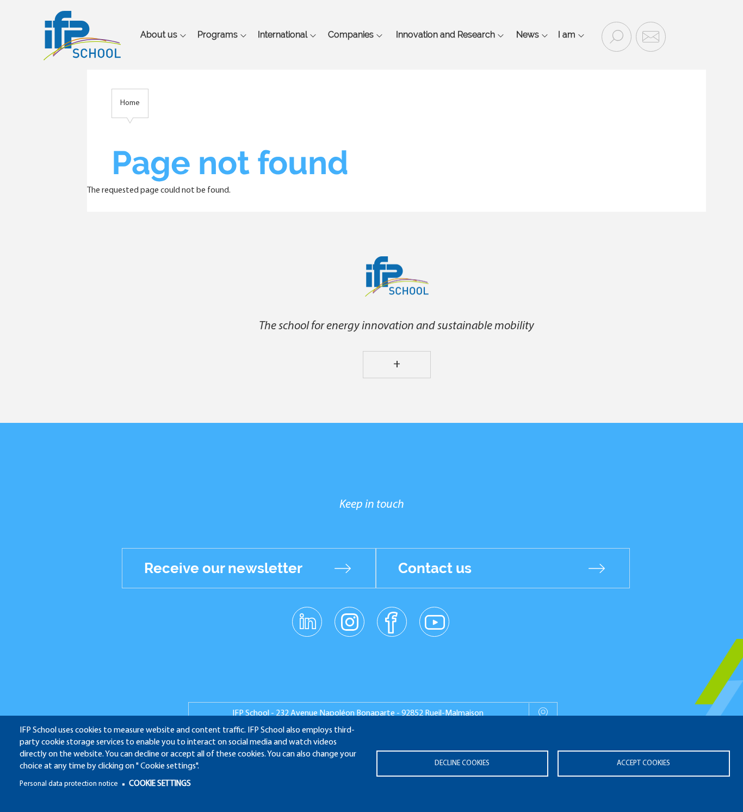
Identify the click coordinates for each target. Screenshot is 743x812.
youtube (434, 621)
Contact (649, 36)
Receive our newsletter (223, 568)
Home (130, 103)
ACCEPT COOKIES (643, 763)
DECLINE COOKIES (462, 763)
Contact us (435, 568)
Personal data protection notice (69, 784)
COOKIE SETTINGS (160, 784)
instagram (349, 621)
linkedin (307, 615)
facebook (392, 621)
